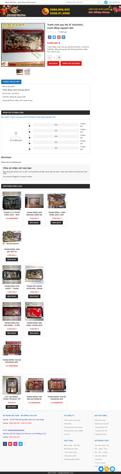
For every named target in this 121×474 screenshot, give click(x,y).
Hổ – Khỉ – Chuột (101, 452)
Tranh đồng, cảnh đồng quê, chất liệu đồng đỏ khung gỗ (56, 213)
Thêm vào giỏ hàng (71, 63)
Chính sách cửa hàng (72, 420)
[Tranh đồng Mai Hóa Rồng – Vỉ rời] (11, 311)
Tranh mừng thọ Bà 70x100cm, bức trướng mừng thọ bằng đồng (57, 398)
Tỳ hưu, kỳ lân (100, 463)
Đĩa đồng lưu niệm (71, 449)
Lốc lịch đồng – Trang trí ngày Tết (12, 398)
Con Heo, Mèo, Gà (102, 445)
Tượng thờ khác (101, 434)
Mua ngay (53, 63)
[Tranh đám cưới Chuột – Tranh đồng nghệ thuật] (11, 274)
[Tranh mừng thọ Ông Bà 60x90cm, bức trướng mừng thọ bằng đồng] (34, 385)
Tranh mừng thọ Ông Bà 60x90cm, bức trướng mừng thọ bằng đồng (34, 398)
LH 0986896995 (12, 218)
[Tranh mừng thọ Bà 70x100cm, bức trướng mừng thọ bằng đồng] (56, 385)
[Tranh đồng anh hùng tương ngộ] (34, 311)
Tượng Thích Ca (101, 431)
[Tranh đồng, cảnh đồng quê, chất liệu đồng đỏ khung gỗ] (56, 201)
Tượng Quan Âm (101, 427)
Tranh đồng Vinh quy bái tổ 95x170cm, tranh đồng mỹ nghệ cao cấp (11, 250)
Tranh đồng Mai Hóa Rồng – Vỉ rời (12, 324)
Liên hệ (67, 434)
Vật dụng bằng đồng (71, 459)
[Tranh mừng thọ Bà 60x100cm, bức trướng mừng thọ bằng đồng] (11, 348)
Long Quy (98, 459)
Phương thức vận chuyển (73, 431)
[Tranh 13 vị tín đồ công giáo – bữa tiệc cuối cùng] (11, 201)
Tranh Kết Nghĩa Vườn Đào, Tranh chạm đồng (34, 287)
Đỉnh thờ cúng (100, 420)
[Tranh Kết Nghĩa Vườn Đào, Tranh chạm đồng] (34, 274)
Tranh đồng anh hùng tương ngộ (34, 324)
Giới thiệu (67, 424)
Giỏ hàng (113, 2)
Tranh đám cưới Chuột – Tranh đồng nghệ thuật (12, 287)
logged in (16, 176)
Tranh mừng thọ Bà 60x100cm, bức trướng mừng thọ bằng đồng (12, 361)
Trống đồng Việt (70, 456)
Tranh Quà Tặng (70, 452)
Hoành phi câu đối (101, 424)
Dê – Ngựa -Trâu (101, 449)
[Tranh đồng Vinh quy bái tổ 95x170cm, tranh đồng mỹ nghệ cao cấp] (11, 237)
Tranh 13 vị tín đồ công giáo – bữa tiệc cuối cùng (12, 213)
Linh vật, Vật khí (101, 456)
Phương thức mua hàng (73, 427)
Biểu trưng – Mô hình (72, 445)
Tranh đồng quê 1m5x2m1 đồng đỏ (34, 213)
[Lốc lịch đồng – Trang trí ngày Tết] (11, 385)
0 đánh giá (63, 32)
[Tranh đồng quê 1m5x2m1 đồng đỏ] (34, 201)
